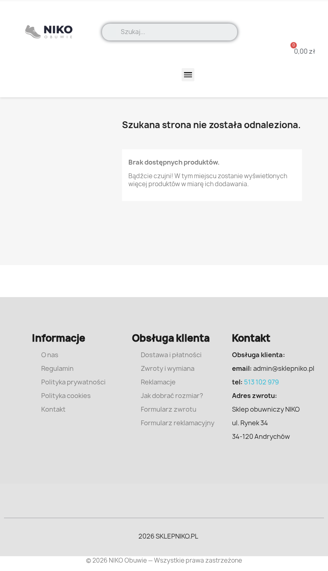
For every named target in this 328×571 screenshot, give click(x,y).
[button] (300, 51)
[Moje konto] (306, 19)
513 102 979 (261, 382)
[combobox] (176, 32)
